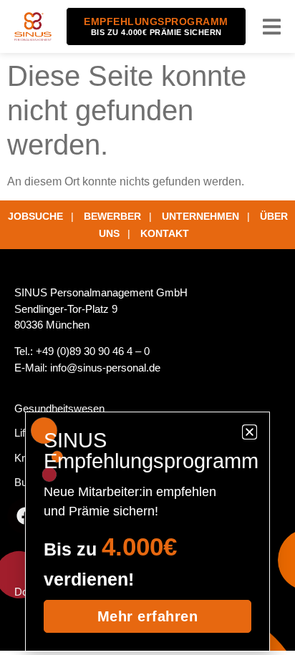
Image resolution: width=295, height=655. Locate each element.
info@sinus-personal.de (105, 368)
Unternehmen (200, 216)
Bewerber (112, 216)
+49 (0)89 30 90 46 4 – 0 (93, 351)
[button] (271, 26)
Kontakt (164, 233)
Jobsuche (35, 216)
